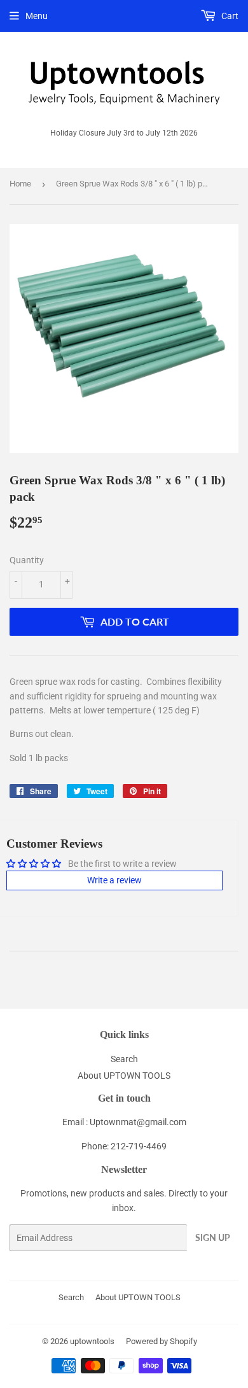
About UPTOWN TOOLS (124, 1075)
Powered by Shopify (161, 1341)
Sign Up (212, 1237)
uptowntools (92, 1341)
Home (20, 183)
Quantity (27, 560)
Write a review (114, 880)
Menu (36, 16)
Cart (228, 16)
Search (124, 1059)
